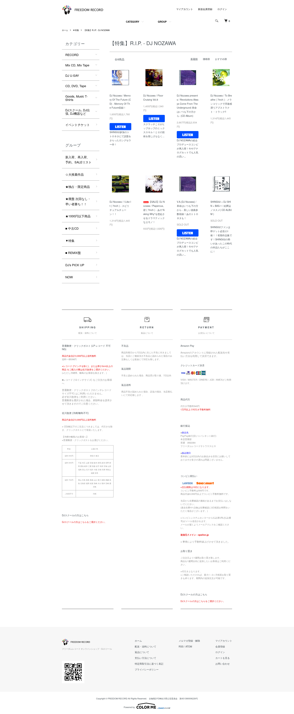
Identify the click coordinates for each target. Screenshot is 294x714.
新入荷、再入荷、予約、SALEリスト (78, 159)
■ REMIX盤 (73, 252)
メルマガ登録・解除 (189, 640)
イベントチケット (77, 124)
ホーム (65, 30)
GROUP (162, 21)
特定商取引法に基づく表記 (149, 663)
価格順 (206, 59)
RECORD (72, 54)
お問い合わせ (222, 663)
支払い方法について (145, 658)
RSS (181, 646)
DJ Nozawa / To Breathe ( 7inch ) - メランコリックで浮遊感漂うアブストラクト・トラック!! (221, 103)
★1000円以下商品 (78, 216)
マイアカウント (184, 9)
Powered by (129, 707)
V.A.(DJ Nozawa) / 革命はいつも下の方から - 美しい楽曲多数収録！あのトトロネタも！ (187, 210)
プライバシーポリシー (147, 669)
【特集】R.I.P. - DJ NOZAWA (97, 30)
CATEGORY (132, 21)
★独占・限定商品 (77, 186)
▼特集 (76, 30)
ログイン (222, 9)
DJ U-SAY (72, 75)
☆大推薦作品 (74, 174)
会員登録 (220, 646)
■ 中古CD (72, 228)
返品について (142, 652)
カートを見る (222, 658)
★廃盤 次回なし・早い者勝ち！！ (78, 201)
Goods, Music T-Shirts (76, 98)
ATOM (188, 646)
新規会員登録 (205, 9)
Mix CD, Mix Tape (77, 65)
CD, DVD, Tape (75, 86)
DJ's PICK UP (74, 265)
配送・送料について (145, 646)
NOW (69, 277)
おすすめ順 (221, 59)
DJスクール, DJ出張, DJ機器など (77, 112)
